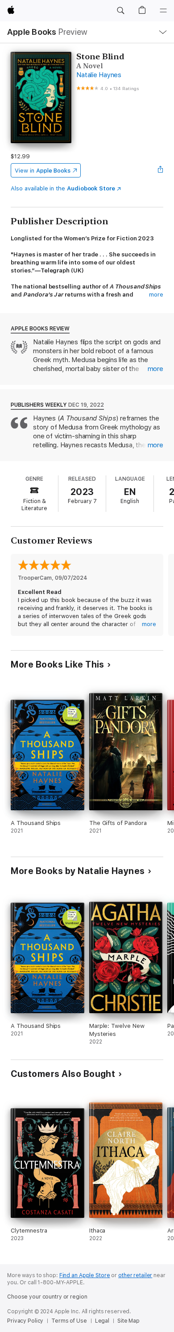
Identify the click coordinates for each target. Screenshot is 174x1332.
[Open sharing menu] (160, 170)
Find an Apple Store (84, 1275)
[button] (120, 10)
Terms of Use (69, 1321)
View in (42, 170)
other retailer (135, 1275)
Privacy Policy (25, 1321)
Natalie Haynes (98, 75)
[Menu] (163, 10)
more (156, 294)
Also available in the (63, 188)
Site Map (128, 1321)
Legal (102, 1321)
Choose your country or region (47, 1297)
